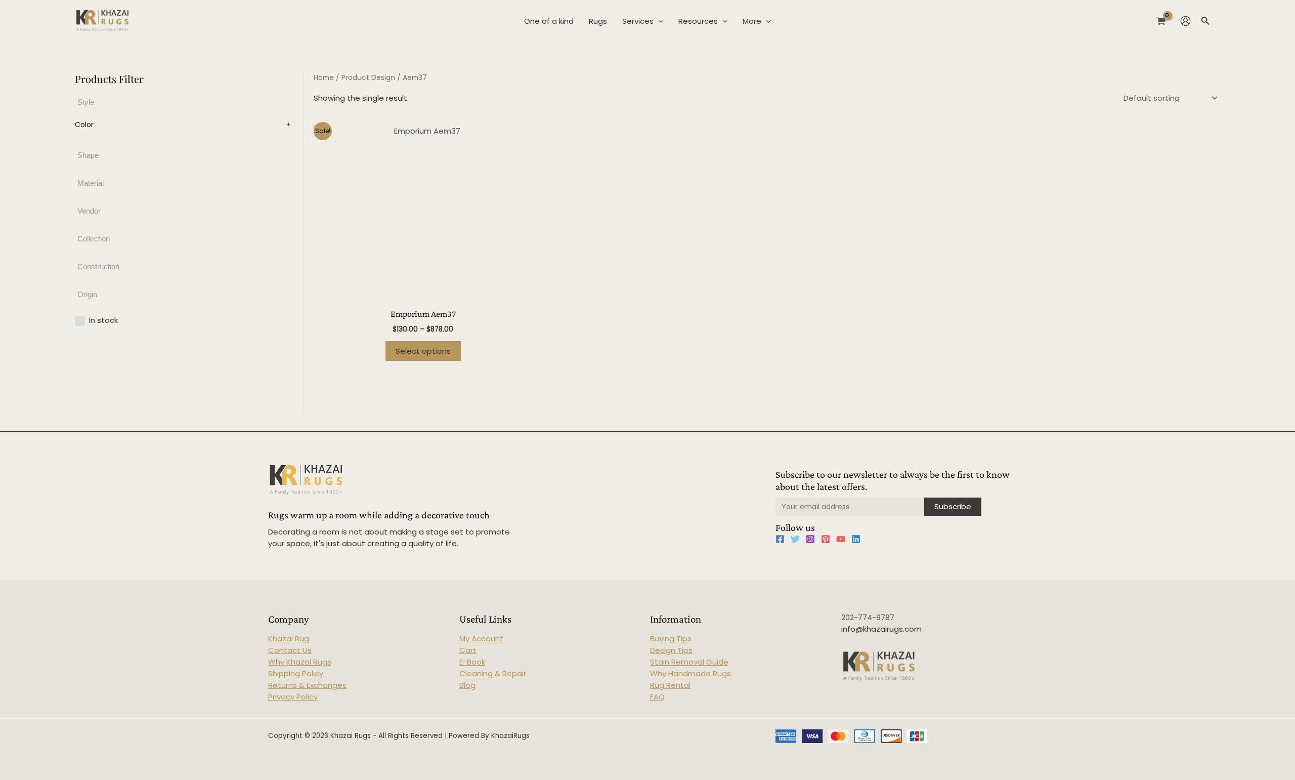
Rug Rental (670, 685)
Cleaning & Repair (492, 673)
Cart (468, 650)
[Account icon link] (1185, 21)
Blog (467, 685)
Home (324, 78)
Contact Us (290, 650)
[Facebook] (780, 539)
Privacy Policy (293, 696)
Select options (423, 351)
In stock (103, 320)
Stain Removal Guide (689, 661)
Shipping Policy (295, 673)
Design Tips (671, 650)
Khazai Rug (288, 638)
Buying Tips (671, 638)
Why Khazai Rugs (299, 661)
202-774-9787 (867, 617)
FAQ (657, 696)
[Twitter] (795, 539)
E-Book (472, 661)
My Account (481, 638)
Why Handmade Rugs (690, 673)
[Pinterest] (825, 539)
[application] (658, 21)
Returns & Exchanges (307, 685)
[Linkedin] (855, 539)
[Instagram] (810, 539)
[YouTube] (840, 539)
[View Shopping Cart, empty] (1161, 21)
